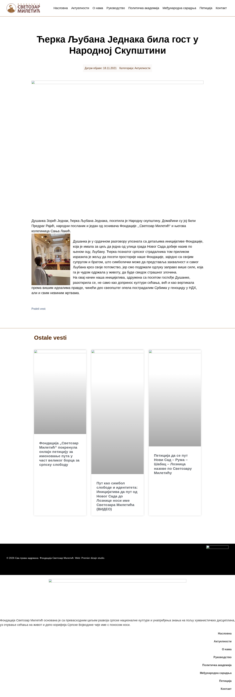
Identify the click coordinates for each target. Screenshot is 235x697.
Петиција (206, 8)
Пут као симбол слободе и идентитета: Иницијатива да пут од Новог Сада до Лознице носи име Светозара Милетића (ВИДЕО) (117, 496)
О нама (98, 8)
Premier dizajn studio (92, 558)
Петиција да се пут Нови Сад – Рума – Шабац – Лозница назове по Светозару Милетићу (173, 464)
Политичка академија (143, 8)
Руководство (115, 8)
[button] (53, 309)
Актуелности (80, 8)
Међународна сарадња (179, 8)
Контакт (221, 8)
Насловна (61, 8)
